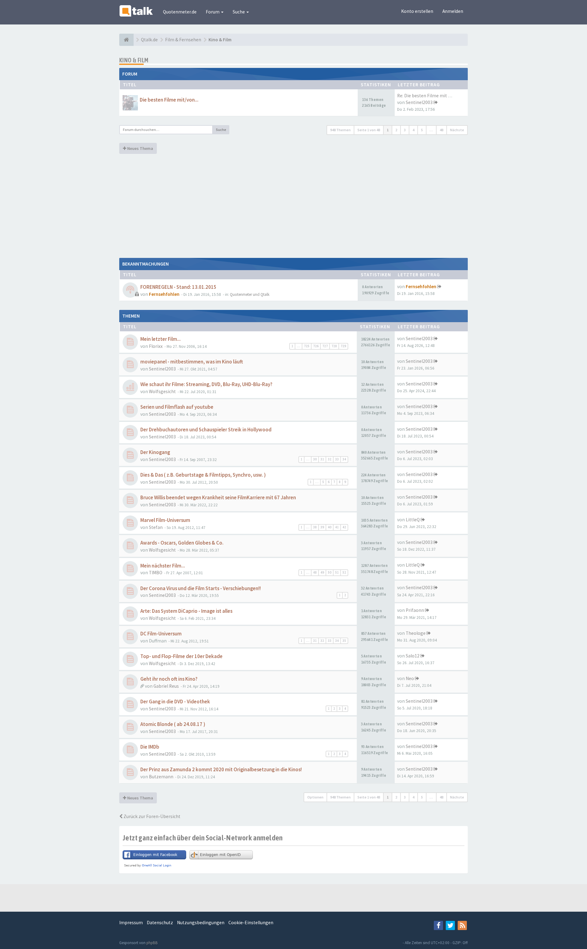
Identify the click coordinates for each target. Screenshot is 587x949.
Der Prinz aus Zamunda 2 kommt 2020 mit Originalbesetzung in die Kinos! (221, 769)
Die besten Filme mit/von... (169, 100)
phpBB (152, 942)
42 (344, 527)
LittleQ (413, 520)
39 (322, 527)
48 (315, 572)
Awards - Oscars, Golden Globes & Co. (181, 543)
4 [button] (413, 130)
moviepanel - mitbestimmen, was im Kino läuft (191, 362)
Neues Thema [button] (139, 148)
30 (315, 459)
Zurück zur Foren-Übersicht (151, 816)
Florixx (156, 346)
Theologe (416, 633)
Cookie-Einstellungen (250, 922)
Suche (239, 12)
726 (316, 346)
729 (343, 346)
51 (337, 572)
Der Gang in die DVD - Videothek (175, 701)
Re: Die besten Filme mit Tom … (430, 96)
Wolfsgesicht (162, 391)
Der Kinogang (155, 452)
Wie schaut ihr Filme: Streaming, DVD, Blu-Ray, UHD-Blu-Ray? (206, 384)
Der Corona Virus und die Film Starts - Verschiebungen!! (200, 588)
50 (329, 572)
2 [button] (396, 130)
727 (325, 346)
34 (344, 459)
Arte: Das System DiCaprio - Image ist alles (186, 611)
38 (315, 527)
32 (329, 459)
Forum (213, 12)
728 (334, 346)
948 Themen (340, 130)
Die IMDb (149, 747)
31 (322, 459)
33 (337, 459)
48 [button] (441, 130)
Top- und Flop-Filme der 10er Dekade (181, 656)
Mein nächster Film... (162, 566)
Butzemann (161, 777)
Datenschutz (160, 922)
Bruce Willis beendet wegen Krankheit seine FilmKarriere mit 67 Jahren (218, 497)
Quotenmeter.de (180, 12)
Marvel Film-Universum (165, 520)
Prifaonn (415, 610)
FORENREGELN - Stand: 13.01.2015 (178, 287)
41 (337, 527)
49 (322, 572)
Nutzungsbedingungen (200, 922)
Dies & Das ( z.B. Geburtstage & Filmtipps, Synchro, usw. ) (203, 475)
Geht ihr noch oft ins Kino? (169, 679)
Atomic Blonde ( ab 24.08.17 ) (172, 724)
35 (344, 640)
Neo (410, 678)
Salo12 (412, 656)
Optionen (315, 797)
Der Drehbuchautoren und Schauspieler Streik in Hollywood (205, 429)
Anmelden (452, 11)
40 (329, 527)
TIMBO (155, 572)
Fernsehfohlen (164, 294)
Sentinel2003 (419, 102)
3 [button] (405, 130)
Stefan (156, 527)
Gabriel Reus (166, 686)
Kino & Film (133, 60)
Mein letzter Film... (160, 339)
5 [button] (422, 130)
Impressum (131, 922)
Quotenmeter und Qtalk (249, 294)
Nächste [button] (457, 130)
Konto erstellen (417, 11)
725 (306, 346)
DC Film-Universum (161, 634)
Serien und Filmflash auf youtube (176, 407)
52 (344, 572)
